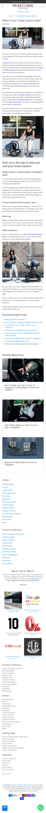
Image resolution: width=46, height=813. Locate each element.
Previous (20, 12)
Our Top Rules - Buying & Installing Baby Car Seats (23, 322)
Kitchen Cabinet (8, 505)
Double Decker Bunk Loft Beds (13, 748)
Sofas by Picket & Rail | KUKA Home (15, 737)
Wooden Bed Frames (9, 746)
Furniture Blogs (8, 484)
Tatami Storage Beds (9, 555)
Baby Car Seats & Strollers (14, 319)
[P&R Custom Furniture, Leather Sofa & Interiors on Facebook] (6, 774)
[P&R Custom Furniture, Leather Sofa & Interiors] (23, 7)
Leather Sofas (7, 490)
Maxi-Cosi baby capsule (21, 100)
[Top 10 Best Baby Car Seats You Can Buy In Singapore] (23, 411)
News (4, 522)
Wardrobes (6, 560)
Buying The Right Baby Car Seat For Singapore (21, 463)
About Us (5, 765)
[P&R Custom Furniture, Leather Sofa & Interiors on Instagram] (8, 774)
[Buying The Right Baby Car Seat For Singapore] (23, 448)
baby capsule (10, 70)
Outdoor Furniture (9, 511)
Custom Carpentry (9, 502)
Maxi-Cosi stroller (15, 102)
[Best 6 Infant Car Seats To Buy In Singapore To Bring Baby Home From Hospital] (23, 370)
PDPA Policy (6, 761)
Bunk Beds (6, 496)
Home (11, 16)
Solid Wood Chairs (9, 549)
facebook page (19, 344)
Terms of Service (8, 770)
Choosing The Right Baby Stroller (17, 341)
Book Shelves (7, 563)
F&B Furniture (7, 516)
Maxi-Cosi (7, 63)
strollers (29, 95)
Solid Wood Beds (8, 537)
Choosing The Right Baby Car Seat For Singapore (23, 338)
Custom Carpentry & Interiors (13, 534)
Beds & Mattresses (9, 493)
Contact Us (6, 763)
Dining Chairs (7, 743)
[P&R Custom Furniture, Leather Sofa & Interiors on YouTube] (10, 774)
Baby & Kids (6, 519)
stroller (41, 68)
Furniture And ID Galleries (11, 514)
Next (27, 12)
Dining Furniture (8, 508)
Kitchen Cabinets (8, 540)
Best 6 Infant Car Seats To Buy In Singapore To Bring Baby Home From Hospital (22, 387)
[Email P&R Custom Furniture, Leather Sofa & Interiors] (3, 774)
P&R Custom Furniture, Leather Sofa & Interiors (23, 785)
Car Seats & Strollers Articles (27, 16)
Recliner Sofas (7, 546)
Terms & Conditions (9, 758)
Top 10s (5, 487)
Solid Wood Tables (9, 552)
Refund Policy (7, 767)
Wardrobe (6, 499)
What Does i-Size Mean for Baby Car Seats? (21, 330)
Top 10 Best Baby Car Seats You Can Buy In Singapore (21, 426)
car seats (21, 95)
